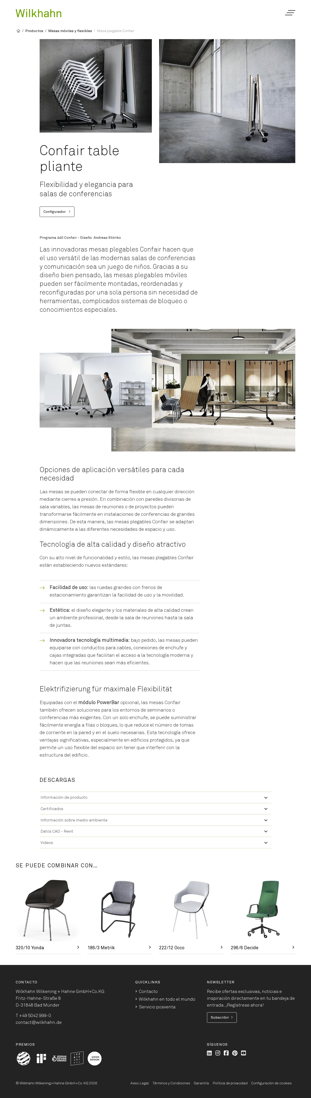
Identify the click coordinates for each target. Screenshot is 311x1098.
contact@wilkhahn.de (39, 1022)
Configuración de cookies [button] (271, 1083)
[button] (290, 12)
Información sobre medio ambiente (74, 820)
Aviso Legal (139, 1083)
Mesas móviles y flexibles (70, 31)
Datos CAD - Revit (57, 831)
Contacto (148, 991)
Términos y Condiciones (171, 1083)
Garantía (201, 1083)
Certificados (52, 809)
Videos (47, 843)
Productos (34, 31)
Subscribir (220, 1017)
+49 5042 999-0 (35, 1015)
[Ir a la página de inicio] (38, 13)
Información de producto (64, 798)
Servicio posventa (157, 1007)
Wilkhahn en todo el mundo (167, 999)
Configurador (54, 212)
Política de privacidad (230, 1083)
